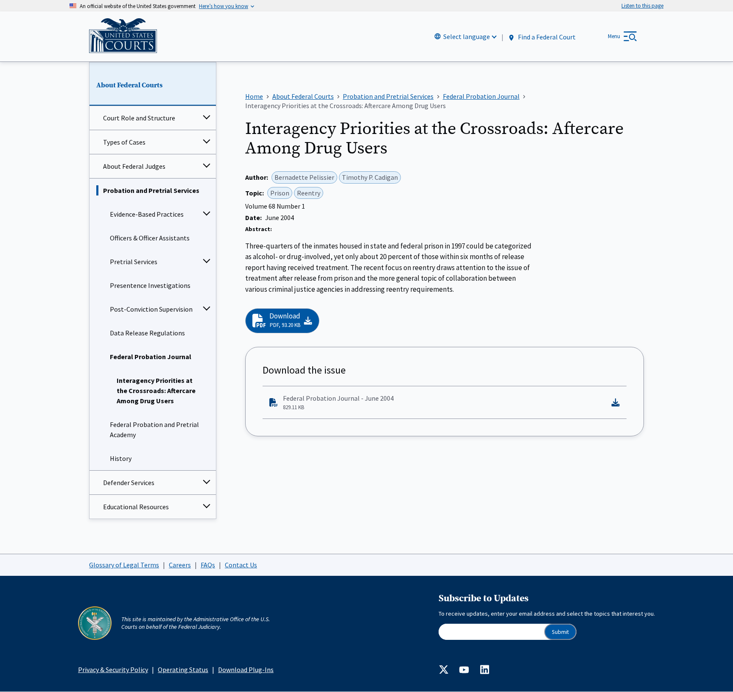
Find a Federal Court (546, 37)
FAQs (208, 565)
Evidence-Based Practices (147, 214)
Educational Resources (136, 506)
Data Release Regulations (147, 333)
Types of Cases (124, 142)
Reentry (308, 193)
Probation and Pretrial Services (151, 190)
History (120, 458)
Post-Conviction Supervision (151, 309)
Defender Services (128, 482)
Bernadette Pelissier (304, 177)
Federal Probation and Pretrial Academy (154, 429)
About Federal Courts (129, 85)
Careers (180, 565)
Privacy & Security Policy (113, 669)
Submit (560, 632)
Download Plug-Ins (246, 669)
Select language (466, 36)
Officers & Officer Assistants (150, 238)
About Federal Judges (134, 166)
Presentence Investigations (150, 285)
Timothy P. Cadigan (370, 177)
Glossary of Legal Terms (124, 565)
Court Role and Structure (139, 118)
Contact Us (241, 565)
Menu (614, 36)
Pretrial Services (133, 261)
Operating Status (183, 669)
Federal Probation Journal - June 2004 (338, 402)
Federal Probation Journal (150, 356)
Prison (279, 193)
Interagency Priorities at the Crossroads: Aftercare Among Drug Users (156, 390)
